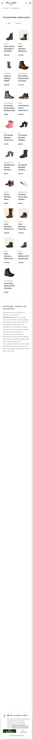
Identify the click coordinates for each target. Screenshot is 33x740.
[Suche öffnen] (26, 3)
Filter (9, 23)
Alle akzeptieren (9, 731)
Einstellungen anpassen (16, 735)
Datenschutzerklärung (20, 727)
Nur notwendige (23, 731)
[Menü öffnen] (2, 3)
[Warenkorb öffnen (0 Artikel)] (30, 3)
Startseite (5, 8)
